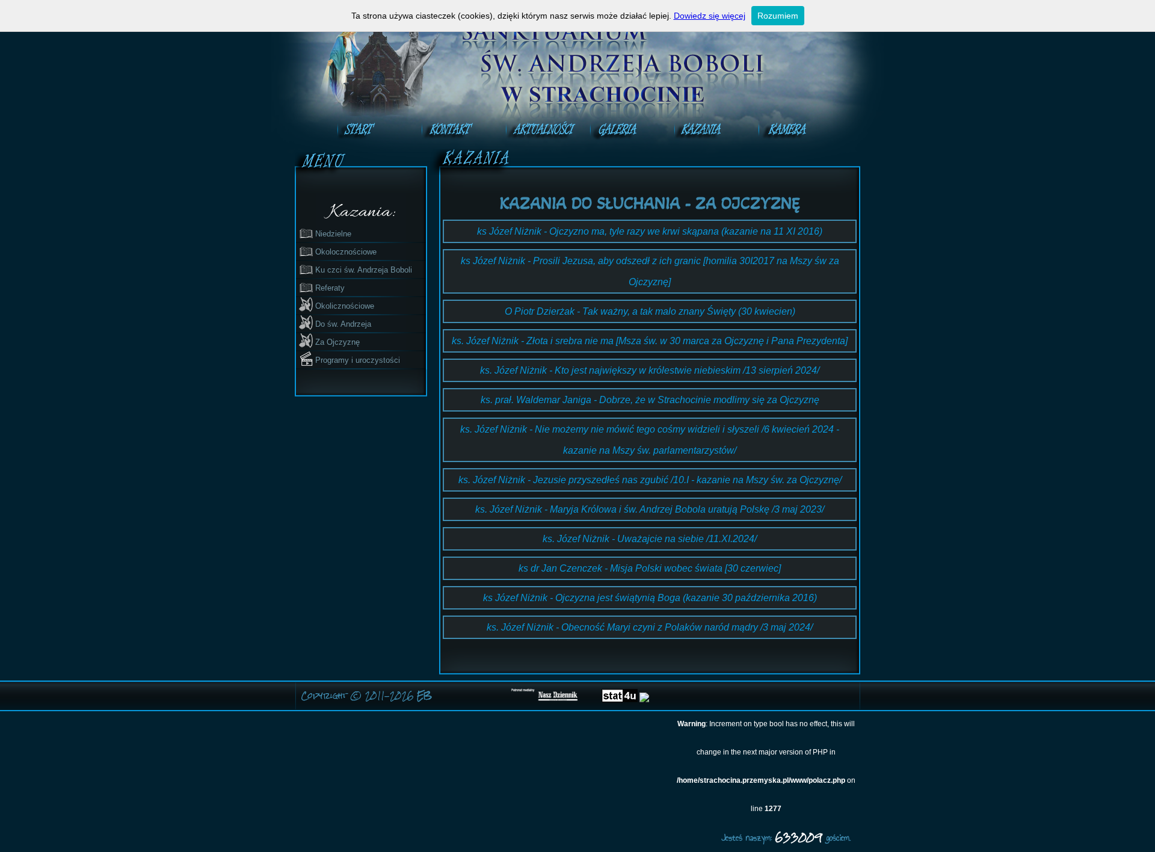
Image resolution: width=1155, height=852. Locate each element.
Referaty (330, 287)
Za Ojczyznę (337, 342)
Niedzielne (333, 233)
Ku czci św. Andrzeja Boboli (363, 269)
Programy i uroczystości (357, 360)
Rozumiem (777, 15)
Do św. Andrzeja (343, 324)
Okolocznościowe (346, 251)
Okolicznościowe (344, 305)
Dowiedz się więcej (709, 15)
